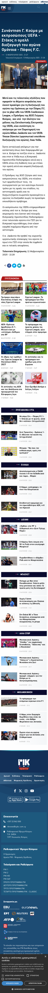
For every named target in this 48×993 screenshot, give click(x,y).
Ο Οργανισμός (9, 854)
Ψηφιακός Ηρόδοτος (23, 780)
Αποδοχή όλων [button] (12, 983)
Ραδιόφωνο (39, 776)
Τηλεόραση (27, 776)
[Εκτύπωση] (23, 265)
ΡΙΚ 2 (5, 873)
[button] (24, 989)
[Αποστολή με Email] (19, 266)
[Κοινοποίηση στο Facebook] (9, 266)
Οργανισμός (39, 780)
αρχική (5, 2)
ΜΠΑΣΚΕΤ (24, 574)
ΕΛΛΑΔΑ (25, 465)
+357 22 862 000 (14, 822)
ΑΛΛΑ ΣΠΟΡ (25, 633)
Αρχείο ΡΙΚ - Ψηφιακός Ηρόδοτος (17, 857)
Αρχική (7, 776)
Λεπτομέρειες (28, 971)
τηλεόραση (23, 2)
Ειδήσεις (16, 776)
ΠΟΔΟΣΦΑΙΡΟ (41, 61)
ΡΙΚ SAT (6, 879)
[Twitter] (20, 791)
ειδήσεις (13, 2)
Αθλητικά (7, 780)
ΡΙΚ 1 (5, 870)
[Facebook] (15, 791)
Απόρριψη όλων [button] (35, 983)
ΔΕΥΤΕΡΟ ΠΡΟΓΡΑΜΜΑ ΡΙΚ (15, 885)
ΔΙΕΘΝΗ (24, 520)
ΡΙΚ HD (6, 876)
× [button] (45, 956)
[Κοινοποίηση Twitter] (14, 266)
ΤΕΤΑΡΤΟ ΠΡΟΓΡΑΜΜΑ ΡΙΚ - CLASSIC (20, 892)
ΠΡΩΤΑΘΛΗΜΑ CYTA (25, 410)
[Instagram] (26, 791)
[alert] (24, 973)
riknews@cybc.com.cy (16, 827)
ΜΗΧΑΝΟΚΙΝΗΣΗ (25, 692)
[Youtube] (32, 791)
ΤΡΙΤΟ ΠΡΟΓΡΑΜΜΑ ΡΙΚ (14, 889)
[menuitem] (7, 8)
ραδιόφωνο (34, 2)
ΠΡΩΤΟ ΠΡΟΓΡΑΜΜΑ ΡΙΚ (14, 882)
